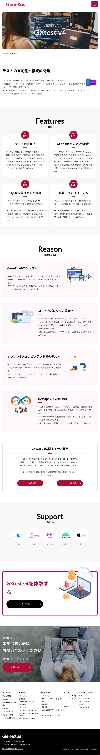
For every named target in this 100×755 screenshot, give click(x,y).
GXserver (23, 704)
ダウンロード (84, 701)
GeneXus (23, 696)
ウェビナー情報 (7, 715)
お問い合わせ (17, 667)
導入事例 (66, 706)
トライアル (24, 604)
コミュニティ (84, 704)
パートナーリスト (70, 696)
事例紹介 (33, 483)
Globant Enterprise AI (27, 701)
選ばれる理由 (6, 696)
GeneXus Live (84, 707)
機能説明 (72, 483)
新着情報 (5, 708)
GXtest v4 (23, 707)
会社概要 (5, 699)
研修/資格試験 (45, 693)
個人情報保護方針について (12, 748)
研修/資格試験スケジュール (51, 715)
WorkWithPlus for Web (27, 718)
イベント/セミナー (8, 711)
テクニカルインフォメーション (88, 694)
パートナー (67, 693)
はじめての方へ (7, 693)
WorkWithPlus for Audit (28, 710)
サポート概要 (84, 698)
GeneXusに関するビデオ (9, 718)
